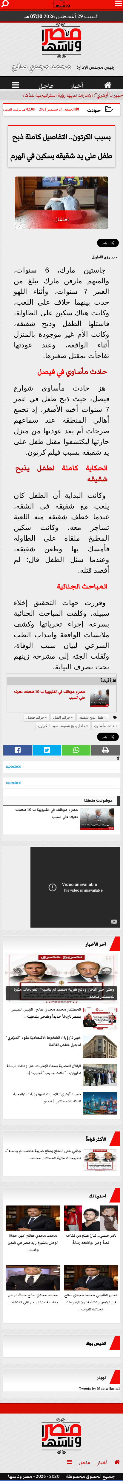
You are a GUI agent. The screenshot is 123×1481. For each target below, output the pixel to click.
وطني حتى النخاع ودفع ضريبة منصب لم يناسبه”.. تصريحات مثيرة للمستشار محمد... (43, 1154)
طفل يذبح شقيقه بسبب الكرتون (61, 726)
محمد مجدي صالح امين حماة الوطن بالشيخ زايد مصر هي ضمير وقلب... (33, 1243)
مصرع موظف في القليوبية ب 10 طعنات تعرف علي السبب (46, 813)
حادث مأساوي (86, 371)
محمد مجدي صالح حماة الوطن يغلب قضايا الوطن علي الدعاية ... (33, 1298)
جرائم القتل (61, 717)
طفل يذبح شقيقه (91, 717)
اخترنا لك (97, 1196)
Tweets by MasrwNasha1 (99, 1389)
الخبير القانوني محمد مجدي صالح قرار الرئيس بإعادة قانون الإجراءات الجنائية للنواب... (91, 1302)
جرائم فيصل (35, 717)
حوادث (94, 110)
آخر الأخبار (95, 944)
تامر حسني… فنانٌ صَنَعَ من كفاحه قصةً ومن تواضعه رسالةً (90, 1239)
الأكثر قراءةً (96, 1139)
